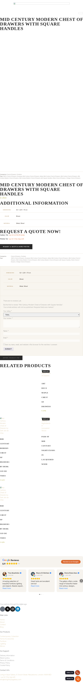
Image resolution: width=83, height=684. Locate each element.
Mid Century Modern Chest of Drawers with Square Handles (35, 178)
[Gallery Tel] (77, 672)
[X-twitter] (7, 609)
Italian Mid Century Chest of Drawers (50, 176)
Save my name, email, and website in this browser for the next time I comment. (31, 344)
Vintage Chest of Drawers (73, 178)
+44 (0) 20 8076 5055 (17, 235)
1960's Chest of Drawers (9, 176)
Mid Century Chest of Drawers (69, 176)
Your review (8, 318)
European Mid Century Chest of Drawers (28, 176)
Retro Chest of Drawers (59, 178)
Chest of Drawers (11, 174)
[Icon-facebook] (2, 609)
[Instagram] (12, 609)
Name (6, 331)
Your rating (7, 311)
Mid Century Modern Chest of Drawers (26, 260)
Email (5, 338)
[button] (11, 358)
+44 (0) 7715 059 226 (16, 239)
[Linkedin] (17, 609)
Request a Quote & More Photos (16, 247)
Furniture (19, 174)
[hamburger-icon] (80, 13)
